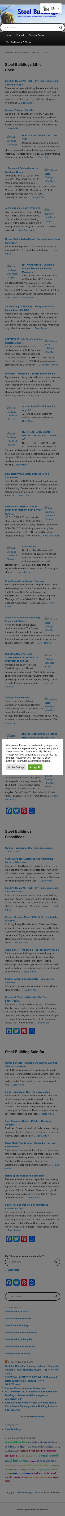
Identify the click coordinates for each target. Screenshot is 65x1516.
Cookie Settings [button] (16, 767)
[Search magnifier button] (60, 27)
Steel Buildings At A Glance (19, 41)
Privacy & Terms (36, 35)
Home (8, 35)
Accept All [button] (35, 767)
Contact (20, 35)
